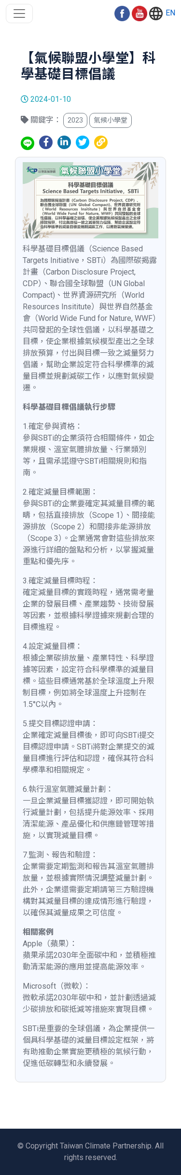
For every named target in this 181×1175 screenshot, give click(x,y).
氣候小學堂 (110, 120)
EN (169, 12)
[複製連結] (101, 142)
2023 (75, 120)
